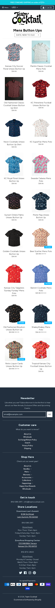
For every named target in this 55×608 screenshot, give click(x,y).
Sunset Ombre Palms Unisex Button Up (14, 216)
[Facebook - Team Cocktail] (25, 572)
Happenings (26, 483)
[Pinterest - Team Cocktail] (34, 572)
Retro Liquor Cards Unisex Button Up (14, 364)
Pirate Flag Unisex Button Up (41, 216)
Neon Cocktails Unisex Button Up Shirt (14, 143)
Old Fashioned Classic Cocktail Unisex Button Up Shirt (14, 105)
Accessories (26, 477)
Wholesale (27, 437)
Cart (48, 7)
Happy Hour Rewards (27, 486)
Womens (26, 474)
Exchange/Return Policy (27, 440)
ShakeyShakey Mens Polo (41, 328)
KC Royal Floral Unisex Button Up (14, 179)
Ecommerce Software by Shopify (27, 600)
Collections (26, 480)
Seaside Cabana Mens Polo (41, 179)
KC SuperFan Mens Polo (41, 142)
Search (27, 443)
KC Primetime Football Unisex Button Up (41, 104)
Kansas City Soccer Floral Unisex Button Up (14, 67)
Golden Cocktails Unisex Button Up (14, 252)
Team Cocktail (31, 597)
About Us (27, 434)
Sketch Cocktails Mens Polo (41, 289)
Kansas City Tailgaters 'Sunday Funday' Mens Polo (14, 290)
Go (49, 414)
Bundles (27, 469)
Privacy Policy (27, 445)
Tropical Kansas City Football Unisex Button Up (41, 366)
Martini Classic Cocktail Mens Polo (41, 67)
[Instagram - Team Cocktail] (29, 572)
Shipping (27, 448)
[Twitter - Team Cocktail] (20, 572)
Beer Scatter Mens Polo (41, 251)
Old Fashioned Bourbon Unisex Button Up (14, 328)
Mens (26, 472)
